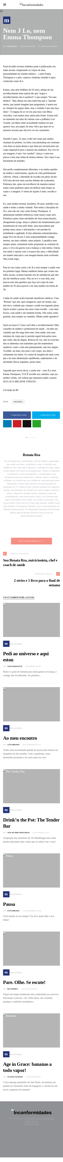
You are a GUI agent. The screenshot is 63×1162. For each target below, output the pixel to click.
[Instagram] (31, 1134)
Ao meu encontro (20, 738)
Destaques (18, 402)
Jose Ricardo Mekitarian (18, 832)
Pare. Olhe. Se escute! (24, 982)
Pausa (9, 904)
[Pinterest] (32, 1143)
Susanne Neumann (15, 1077)
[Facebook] (32, 1138)
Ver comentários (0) (30, 541)
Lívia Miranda (13, 745)
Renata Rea (12, 46)
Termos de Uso (31, 1124)
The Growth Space (33, 1119)
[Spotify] (32, 1147)
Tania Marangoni (14, 666)
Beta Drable (12, 989)
